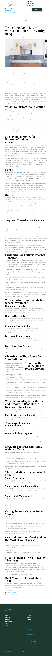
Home (6, 615)
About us (7, 617)
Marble (29, 617)
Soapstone (8, 637)
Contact (7, 625)
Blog (6, 623)
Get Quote (37, 9)
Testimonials (8, 621)
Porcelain (7, 639)
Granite (29, 615)
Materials (7, 619)
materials (28, 229)
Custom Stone (20, 37)
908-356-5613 (12, 592)
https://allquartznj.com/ (18, 594)
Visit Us (29, 638)
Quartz (7, 197)
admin (8, 37)
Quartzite (7, 635)
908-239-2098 (8, 10)
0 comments (27, 37)
